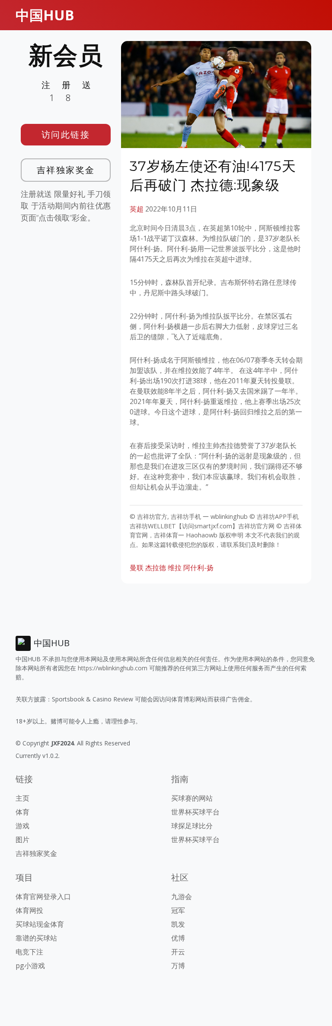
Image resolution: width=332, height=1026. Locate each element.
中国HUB (45, 15)
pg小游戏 (30, 965)
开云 (178, 952)
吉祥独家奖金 (66, 170)
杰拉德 (155, 567)
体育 (22, 812)
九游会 (181, 896)
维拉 (175, 567)
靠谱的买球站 (36, 938)
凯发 (178, 924)
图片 (22, 839)
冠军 (178, 910)
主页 (22, 798)
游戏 (22, 825)
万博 (178, 965)
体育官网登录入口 (43, 896)
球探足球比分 (192, 825)
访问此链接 (66, 134)
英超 (137, 209)
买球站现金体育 (40, 924)
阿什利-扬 (198, 567)
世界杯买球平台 (195, 812)
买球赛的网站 (192, 798)
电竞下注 (29, 952)
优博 (178, 938)
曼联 (137, 567)
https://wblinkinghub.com (112, 668)
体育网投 (29, 910)
